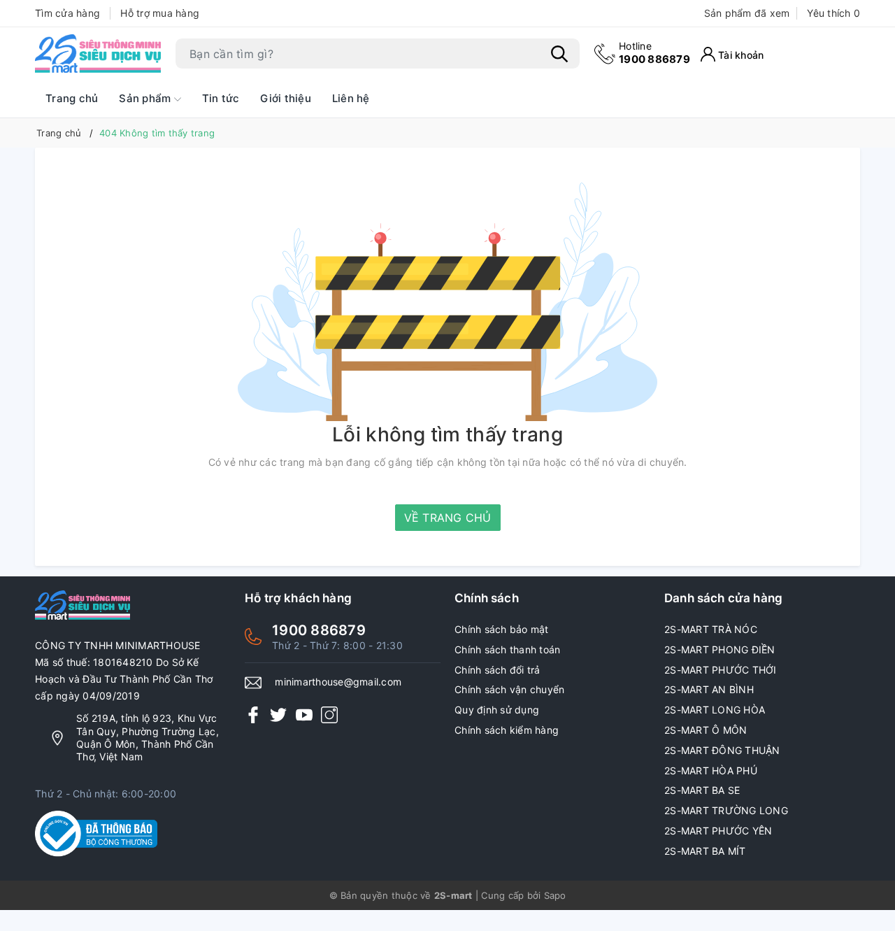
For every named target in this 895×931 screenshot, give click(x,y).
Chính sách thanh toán (507, 649)
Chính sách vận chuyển (509, 689)
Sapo (555, 895)
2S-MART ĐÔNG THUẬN (722, 750)
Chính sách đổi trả (497, 670)
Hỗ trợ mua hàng (159, 13)
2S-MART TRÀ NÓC (710, 629)
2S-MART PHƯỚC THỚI (720, 670)
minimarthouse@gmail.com (338, 682)
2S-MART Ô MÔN (705, 730)
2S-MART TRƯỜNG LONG (726, 810)
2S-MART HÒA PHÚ (710, 770)
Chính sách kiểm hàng (506, 730)
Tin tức (221, 98)
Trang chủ (71, 98)
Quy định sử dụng (496, 710)
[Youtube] (304, 714)
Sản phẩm (146, 98)
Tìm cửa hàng (67, 13)
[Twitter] (278, 714)
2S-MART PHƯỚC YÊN (718, 831)
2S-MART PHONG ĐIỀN (719, 649)
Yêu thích (833, 13)
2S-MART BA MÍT (705, 851)
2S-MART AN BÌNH (709, 689)
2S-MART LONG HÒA (714, 710)
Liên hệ (351, 98)
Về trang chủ (448, 518)
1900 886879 (654, 53)
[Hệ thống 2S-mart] (98, 53)
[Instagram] (329, 714)
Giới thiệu (285, 98)
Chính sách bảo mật (501, 629)
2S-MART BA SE (702, 790)
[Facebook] (253, 714)
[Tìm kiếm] (559, 53)
